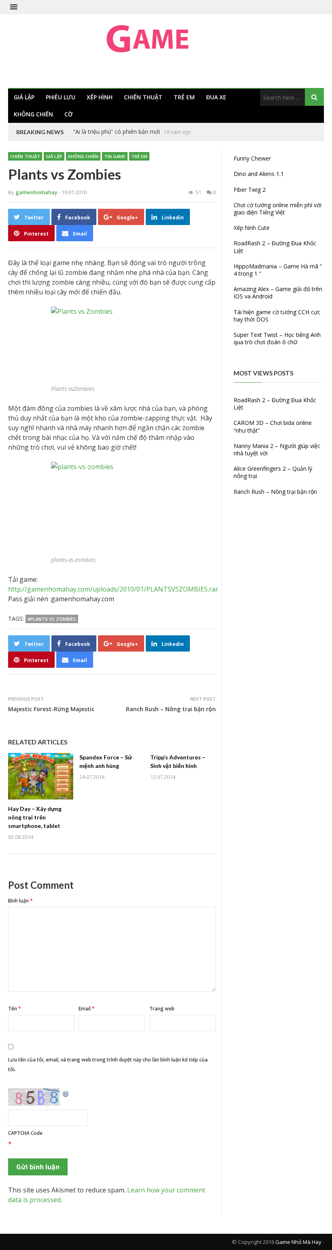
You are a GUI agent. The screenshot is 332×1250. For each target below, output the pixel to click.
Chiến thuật (143, 97)
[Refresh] (66, 1093)
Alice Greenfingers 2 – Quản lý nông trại (273, 472)
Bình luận (20, 900)
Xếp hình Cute (252, 228)
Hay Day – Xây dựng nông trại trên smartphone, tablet (35, 817)
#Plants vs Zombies (52, 619)
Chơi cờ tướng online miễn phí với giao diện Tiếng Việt (277, 208)
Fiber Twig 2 (250, 189)
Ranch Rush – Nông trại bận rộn (171, 709)
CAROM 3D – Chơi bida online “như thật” (273, 426)
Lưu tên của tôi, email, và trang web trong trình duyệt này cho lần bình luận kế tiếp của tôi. (108, 1064)
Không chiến (33, 114)
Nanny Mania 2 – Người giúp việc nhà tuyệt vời (277, 449)
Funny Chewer (252, 158)
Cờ (68, 114)
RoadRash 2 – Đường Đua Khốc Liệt (275, 246)
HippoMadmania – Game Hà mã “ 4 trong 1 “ (278, 269)
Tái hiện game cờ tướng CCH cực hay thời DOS (277, 315)
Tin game (115, 156)
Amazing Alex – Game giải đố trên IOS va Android (278, 292)
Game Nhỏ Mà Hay (298, 1242)
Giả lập (24, 97)
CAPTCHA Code (25, 1133)
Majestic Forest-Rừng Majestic (51, 709)
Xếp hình (100, 97)
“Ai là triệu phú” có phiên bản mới (116, 131)
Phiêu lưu (60, 97)
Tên (14, 1008)
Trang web (162, 1008)
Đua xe (216, 97)
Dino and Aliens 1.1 (259, 174)
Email (87, 1008)
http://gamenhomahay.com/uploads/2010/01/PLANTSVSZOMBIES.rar (113, 589)
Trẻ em (184, 97)
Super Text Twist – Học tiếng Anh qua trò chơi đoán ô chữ (277, 338)
